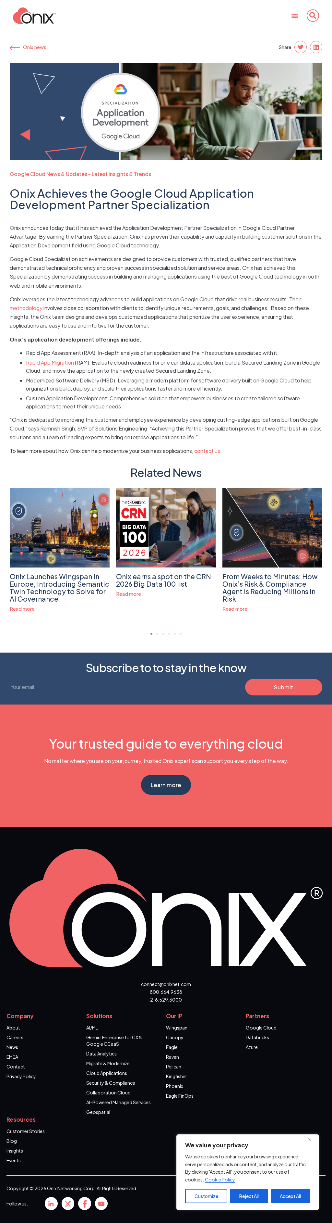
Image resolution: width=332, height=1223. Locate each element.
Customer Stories (25, 1131)
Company (19, 1015)
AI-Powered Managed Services (118, 1102)
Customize (206, 1196)
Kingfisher (176, 1076)
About (13, 1027)
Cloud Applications (106, 1073)
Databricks (257, 1037)
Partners (257, 1015)
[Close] (312, 1140)
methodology (26, 308)
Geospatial (98, 1112)
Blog (11, 1141)
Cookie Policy (220, 1179)
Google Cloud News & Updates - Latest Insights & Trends (80, 173)
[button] (295, 15)
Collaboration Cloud (108, 1092)
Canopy (175, 1037)
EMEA (12, 1057)
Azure (252, 1047)
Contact (15, 1066)
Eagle (172, 1047)
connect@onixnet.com (166, 984)
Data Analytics (101, 1053)
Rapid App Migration (50, 362)
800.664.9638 (166, 992)
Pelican (173, 1066)
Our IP (174, 1015)
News (12, 1047)
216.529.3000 (166, 1000)
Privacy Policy (21, 1076)
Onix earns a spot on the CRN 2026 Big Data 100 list (163, 580)
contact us (207, 450)
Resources (21, 1119)
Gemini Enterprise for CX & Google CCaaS (114, 1040)
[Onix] (51, 1203)
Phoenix (174, 1086)
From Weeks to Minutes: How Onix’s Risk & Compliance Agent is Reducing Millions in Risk (269, 587)
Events (13, 1160)
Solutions (99, 1015)
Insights (14, 1151)
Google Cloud (261, 1027)
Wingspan (176, 1027)
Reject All (249, 1196)
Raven (172, 1057)
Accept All (290, 1196)
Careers (14, 1037)
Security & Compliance (110, 1083)
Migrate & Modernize (108, 1063)
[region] (247, 1172)
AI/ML (92, 1027)
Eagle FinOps (180, 1096)
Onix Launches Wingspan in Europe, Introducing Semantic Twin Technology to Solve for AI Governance (59, 587)
